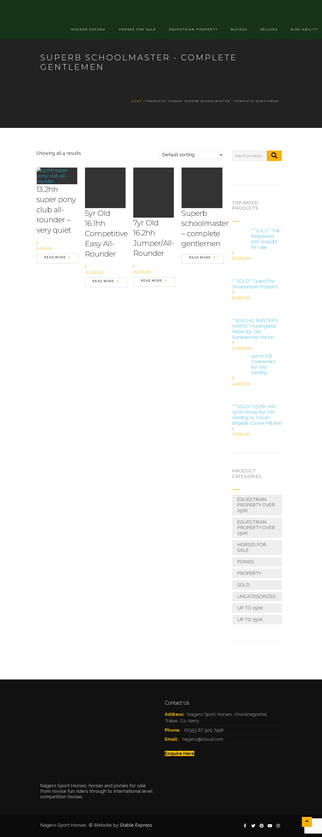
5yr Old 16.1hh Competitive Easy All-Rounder (106, 234)
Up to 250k (250, 608)
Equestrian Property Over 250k (256, 505)
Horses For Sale (137, 29)
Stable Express (136, 825)
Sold (243, 584)
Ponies (245, 561)
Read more (55, 257)
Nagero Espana (88, 29)
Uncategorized (256, 596)
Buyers (239, 29)
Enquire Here (179, 753)
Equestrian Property (193, 29)
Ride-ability (304, 29)
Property (249, 573)
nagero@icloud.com (202, 739)
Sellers (269, 29)
